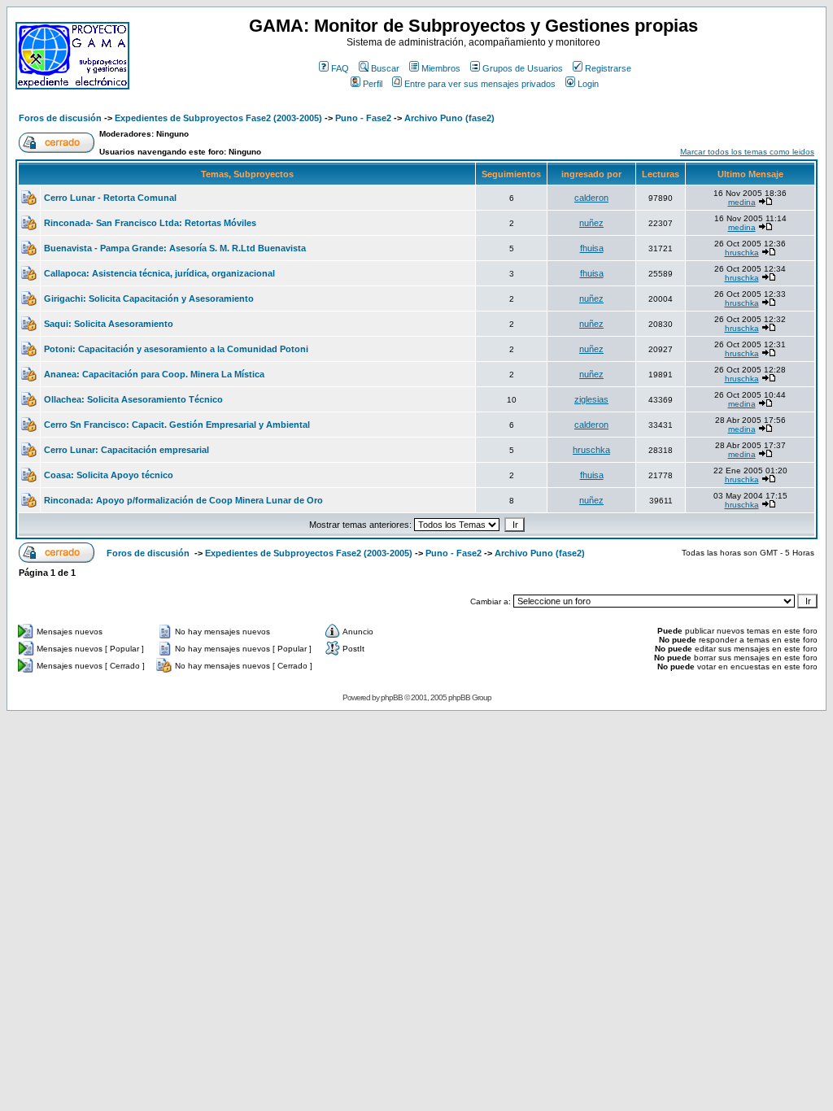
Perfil (372, 84)
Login (588, 84)
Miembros (440, 68)
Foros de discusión (60, 118)
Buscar (385, 68)
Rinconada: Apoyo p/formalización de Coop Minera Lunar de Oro (183, 500)
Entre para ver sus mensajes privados (480, 84)
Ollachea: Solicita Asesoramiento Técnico (133, 399)
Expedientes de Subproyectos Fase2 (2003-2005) (218, 118)
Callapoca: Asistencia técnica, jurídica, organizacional (159, 273)
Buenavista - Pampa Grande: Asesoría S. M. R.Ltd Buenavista (175, 248)
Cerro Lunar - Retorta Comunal (110, 198)
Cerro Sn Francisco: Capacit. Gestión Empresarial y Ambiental (177, 424)
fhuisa (592, 248)
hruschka (742, 252)
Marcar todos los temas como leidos (747, 151)
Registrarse (608, 68)
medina (742, 202)
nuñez (591, 223)
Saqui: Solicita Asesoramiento (108, 324)
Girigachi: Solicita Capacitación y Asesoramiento (149, 298)
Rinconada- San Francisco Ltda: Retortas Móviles (150, 223)
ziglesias (591, 399)
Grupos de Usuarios (522, 68)
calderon (591, 198)
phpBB (392, 697)
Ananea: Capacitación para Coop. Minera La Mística (154, 374)
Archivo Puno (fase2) (449, 118)
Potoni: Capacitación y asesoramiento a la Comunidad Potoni (176, 349)
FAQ (340, 68)
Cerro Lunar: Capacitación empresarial (126, 450)
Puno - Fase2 (363, 118)
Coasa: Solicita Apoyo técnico (108, 475)
